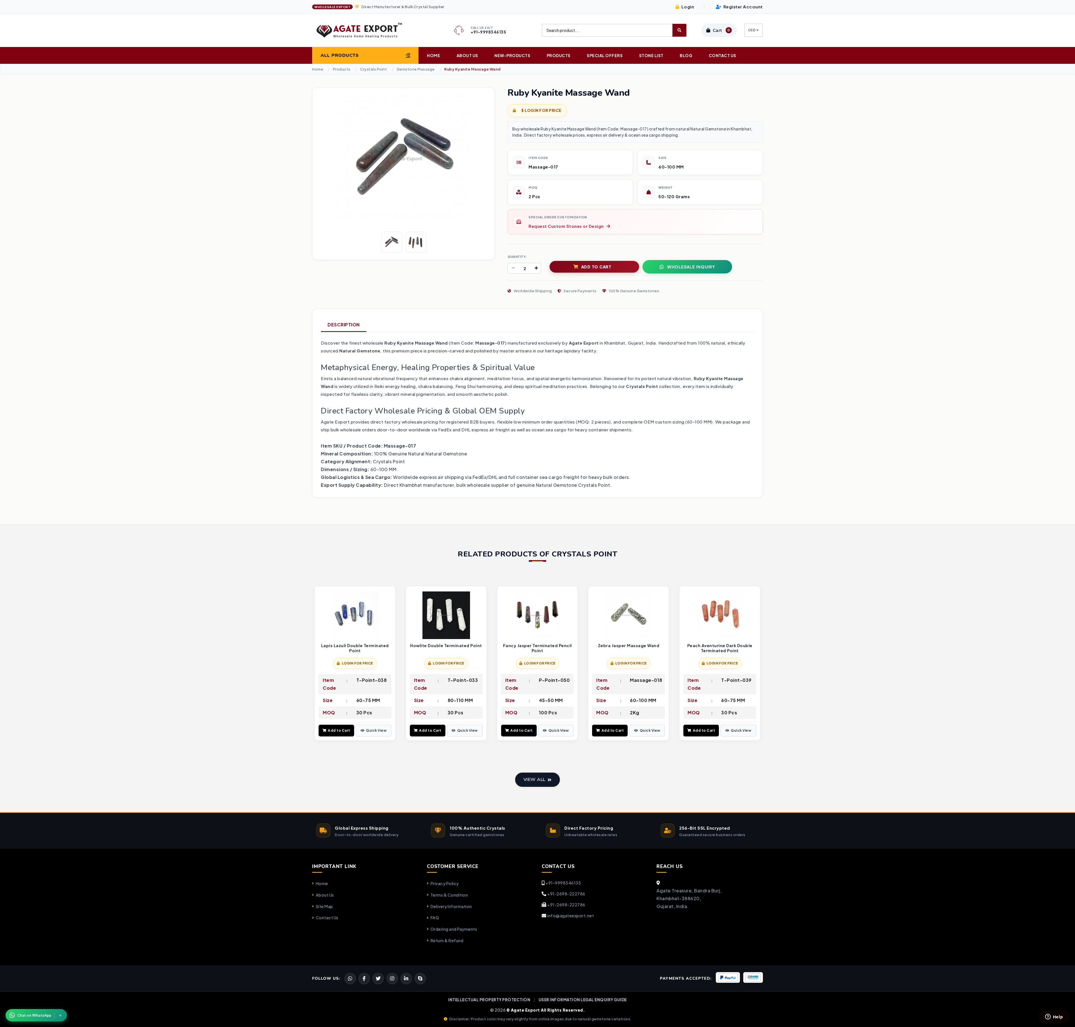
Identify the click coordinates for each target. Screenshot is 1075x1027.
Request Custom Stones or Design (566, 226)
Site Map (324, 906)
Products (559, 55)
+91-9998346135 (563, 882)
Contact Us (722, 55)
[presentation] (316, 664)
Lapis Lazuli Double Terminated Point (355, 648)
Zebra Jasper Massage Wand (629, 645)
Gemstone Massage (416, 69)
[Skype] (420, 978)
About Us (467, 55)
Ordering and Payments (454, 929)
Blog (686, 55)
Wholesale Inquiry (691, 266)
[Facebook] (378, 978)
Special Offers (605, 55)
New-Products (512, 55)
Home (433, 55)
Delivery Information (451, 906)
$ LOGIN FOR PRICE (541, 110)
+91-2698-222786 (566, 893)
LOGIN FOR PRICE (357, 663)
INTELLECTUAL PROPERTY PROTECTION (489, 999)
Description (344, 324)
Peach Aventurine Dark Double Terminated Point (719, 648)
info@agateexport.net (570, 915)
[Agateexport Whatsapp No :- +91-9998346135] (350, 978)
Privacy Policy (445, 883)
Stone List (651, 55)
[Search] (679, 30)
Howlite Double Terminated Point (446, 645)
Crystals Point (373, 69)
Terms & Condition (449, 894)
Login (687, 6)
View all (534, 779)
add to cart (596, 266)
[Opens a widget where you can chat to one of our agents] (1054, 1017)
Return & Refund (447, 940)
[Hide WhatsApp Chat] (60, 1015)
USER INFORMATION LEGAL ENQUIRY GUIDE (583, 999)
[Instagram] (392, 978)
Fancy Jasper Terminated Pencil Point (537, 648)
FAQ (435, 917)
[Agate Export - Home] (364, 30)
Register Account (742, 6)
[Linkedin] (406, 978)
